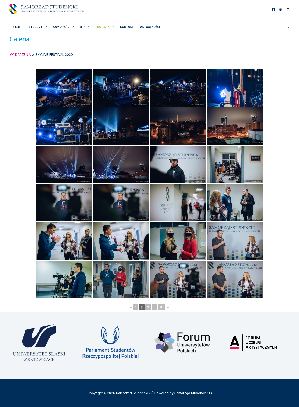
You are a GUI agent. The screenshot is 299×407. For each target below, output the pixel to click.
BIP (82, 26)
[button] (45, 26)
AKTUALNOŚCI (150, 26)
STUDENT (35, 26)
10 (161, 307)
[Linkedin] (287, 9)
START (17, 26)
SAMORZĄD (61, 26)
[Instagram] (280, 9)
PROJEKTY (102, 26)
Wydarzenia (20, 55)
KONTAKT (127, 26)
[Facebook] (273, 9)
